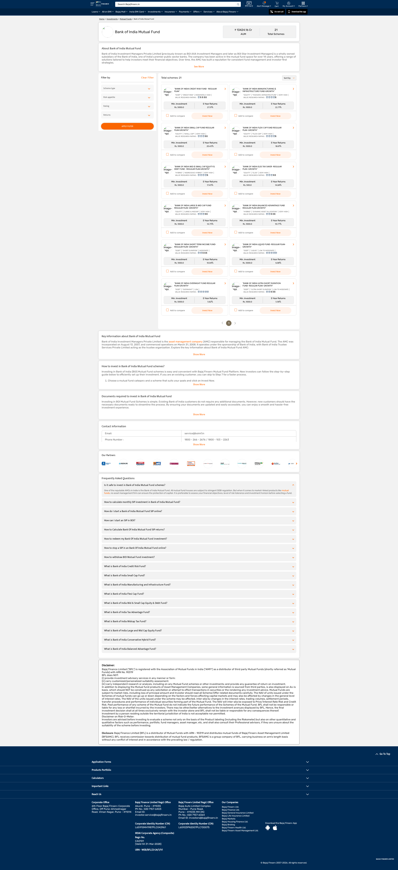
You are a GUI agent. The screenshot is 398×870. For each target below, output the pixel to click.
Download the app (299, 11)
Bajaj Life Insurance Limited (235, 815)
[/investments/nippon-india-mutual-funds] (211, 463)
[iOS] (275, 828)
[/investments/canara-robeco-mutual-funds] (245, 463)
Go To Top (385, 754)
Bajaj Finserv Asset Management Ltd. (240, 830)
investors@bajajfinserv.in (203, 817)
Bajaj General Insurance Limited (237, 813)
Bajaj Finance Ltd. (231, 810)
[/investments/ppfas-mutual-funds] (262, 463)
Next (296, 463)
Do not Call (279, 11)
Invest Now (207, 116)
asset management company (186, 341)
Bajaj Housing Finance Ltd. (235, 821)
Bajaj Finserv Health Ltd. (234, 827)
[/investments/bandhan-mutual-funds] (279, 463)
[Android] (267, 828)
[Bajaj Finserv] (102, 3)
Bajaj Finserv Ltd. (230, 807)
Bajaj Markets (228, 818)
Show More (199, 354)
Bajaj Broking (228, 824)
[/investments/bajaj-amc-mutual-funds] (110, 463)
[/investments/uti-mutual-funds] (161, 463)
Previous (101, 463)
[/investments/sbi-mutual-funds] (127, 463)
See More (199, 66)
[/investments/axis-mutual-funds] (177, 463)
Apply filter (127, 126)
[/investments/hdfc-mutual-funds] (144, 463)
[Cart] (277, 3)
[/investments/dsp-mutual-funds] (228, 463)
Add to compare (177, 116)
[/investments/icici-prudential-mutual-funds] (194, 463)
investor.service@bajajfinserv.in (153, 814)
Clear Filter (147, 77)
